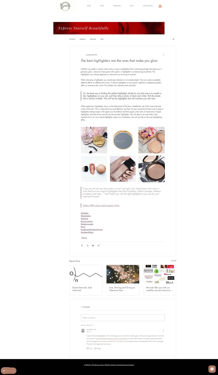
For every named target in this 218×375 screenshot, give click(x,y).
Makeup (82, 39)
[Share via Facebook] (82, 245)
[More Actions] (163, 330)
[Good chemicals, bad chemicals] (86, 274)
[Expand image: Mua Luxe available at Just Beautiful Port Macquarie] (94, 140)
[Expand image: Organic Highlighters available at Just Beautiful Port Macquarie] (94, 169)
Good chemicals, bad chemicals (82, 289)
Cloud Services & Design (125, 365)
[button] (160, 6)
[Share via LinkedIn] (93, 245)
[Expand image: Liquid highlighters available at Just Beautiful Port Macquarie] (123, 169)
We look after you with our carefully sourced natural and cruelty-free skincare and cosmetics (159, 289)
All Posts (72, 39)
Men (102, 39)
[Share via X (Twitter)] (87, 245)
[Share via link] (99, 245)
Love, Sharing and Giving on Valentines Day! (122, 289)
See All (173, 261)
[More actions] (163, 54)
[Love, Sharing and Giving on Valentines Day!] (123, 274)
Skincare (93, 39)
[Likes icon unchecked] (87, 348)
